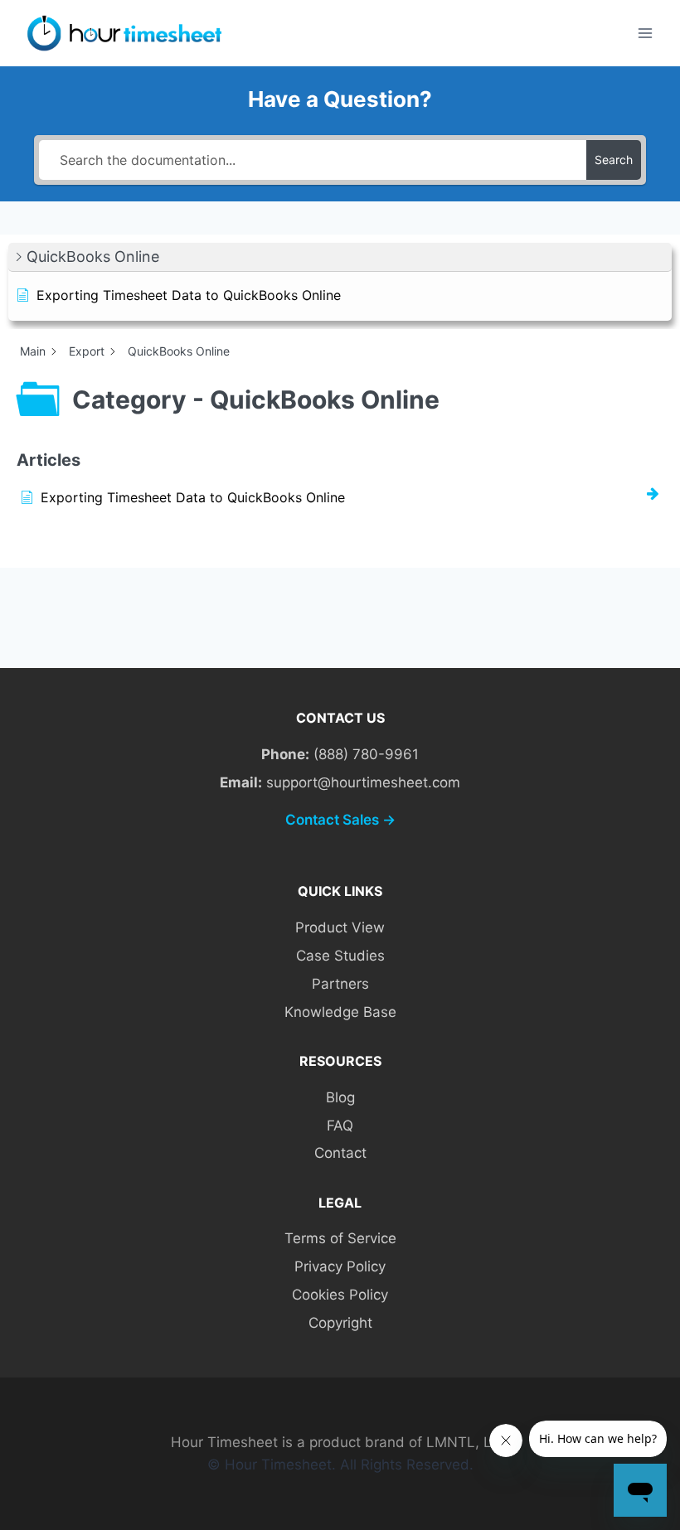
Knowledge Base (340, 1012)
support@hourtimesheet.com (363, 782)
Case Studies (340, 955)
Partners (340, 984)
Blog (340, 1097)
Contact (340, 1153)
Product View (340, 927)
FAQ (340, 1125)
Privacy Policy (340, 1266)
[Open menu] (644, 33)
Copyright (340, 1323)
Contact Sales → (340, 819)
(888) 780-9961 (366, 754)
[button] (340, 257)
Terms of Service (340, 1238)
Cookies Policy (340, 1294)
